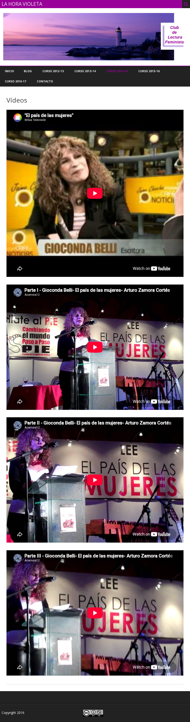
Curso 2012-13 (53, 71)
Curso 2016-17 (15, 81)
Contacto (45, 81)
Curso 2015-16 (149, 71)
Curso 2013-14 (85, 71)
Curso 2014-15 (117, 71)
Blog (28, 71)
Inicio (9, 71)
